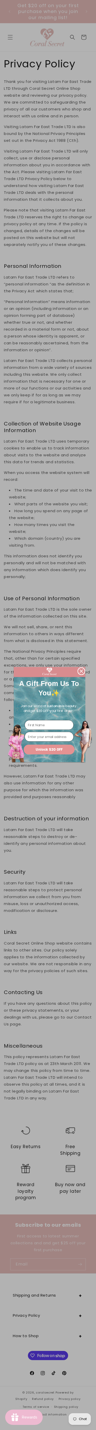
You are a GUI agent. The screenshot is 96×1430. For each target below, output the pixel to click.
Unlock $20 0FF (48, 749)
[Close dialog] (81, 671)
